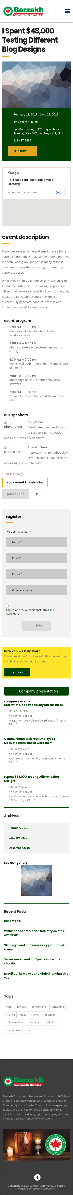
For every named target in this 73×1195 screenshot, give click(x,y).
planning (33, 1022)
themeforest (13, 1030)
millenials (50, 1014)
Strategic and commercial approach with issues (35, 947)
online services (15, 1022)
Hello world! (12, 921)
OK (58, 192)
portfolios (50, 1022)
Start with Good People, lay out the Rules (33, 705)
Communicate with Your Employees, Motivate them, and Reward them (30, 741)
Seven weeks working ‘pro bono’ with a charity (32, 961)
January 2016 (18, 837)
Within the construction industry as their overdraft (34, 933)
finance (10, 1014)
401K (9, 1006)
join (39, 625)
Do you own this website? (22, 192)
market (35, 1014)
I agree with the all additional (30, 612)
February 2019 (18, 827)
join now (20, 151)
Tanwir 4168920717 (43, 1189)
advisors (21, 1006)
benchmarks (38, 1006)
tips (28, 1030)
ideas (23, 1014)
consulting (57, 1006)
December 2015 (19, 847)
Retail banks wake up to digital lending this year (36, 976)
